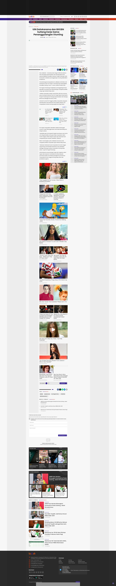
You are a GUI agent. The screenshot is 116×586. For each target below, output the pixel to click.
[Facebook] (58, 70)
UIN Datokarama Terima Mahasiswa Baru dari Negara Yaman (74, 88)
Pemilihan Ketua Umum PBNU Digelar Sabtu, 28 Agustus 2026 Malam (79, 160)
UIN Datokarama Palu (44, 396)
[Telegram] (64, 70)
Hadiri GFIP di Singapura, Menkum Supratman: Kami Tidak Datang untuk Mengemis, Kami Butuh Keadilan (74, 78)
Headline (36, 26)
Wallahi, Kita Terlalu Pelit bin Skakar (34, 466)
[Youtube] (41, 572)
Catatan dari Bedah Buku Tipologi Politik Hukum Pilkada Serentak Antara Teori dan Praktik (79, 131)
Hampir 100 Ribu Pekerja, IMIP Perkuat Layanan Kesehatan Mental (78, 51)
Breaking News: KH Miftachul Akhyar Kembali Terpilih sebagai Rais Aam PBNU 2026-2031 (48, 495)
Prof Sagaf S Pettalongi (55, 394)
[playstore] (39, 578)
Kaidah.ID (31, 26)
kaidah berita (47, 394)
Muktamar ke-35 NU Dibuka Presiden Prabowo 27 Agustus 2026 (80, 125)
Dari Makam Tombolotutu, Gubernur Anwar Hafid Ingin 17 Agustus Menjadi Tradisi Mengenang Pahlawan (43, 468)
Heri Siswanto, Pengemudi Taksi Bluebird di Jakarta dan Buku (53, 466)
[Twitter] (60, 70)
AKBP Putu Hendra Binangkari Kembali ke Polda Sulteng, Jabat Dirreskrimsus (54, 402)
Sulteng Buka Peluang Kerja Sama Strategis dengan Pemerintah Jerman (82, 77)
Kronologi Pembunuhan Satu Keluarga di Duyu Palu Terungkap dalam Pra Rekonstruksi (81, 32)
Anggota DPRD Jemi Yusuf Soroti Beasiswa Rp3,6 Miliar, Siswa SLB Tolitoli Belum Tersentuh (80, 137)
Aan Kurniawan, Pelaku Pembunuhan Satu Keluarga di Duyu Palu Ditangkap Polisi (81, 43)
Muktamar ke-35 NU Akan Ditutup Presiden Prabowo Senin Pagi (54, 409)
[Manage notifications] (113, 583)
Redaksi (42, 37)
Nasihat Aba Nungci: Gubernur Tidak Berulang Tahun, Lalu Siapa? (62, 466)
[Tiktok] (43, 572)
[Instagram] (38, 572)
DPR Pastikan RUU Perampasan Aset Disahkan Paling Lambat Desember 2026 (81, 38)
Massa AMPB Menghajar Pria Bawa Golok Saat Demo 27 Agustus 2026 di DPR (80, 143)
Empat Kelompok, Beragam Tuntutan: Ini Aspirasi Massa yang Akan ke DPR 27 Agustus (80, 108)
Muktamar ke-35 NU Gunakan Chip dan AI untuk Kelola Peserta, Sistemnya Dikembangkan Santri (80, 120)
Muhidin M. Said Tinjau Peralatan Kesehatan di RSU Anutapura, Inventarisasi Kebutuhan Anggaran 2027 (78, 57)
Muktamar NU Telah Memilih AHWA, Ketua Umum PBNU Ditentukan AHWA (55, 542)
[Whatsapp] (34, 572)
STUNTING (63, 394)
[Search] (41, 16)
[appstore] (32, 578)
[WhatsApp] (62, 70)
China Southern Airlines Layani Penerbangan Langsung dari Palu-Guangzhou (83, 88)
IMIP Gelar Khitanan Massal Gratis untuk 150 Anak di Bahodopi (78, 61)
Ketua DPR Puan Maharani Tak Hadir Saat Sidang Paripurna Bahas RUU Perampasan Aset (79, 149)
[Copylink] (67, 70)
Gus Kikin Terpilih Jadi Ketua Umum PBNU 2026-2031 (52, 406)
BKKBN (41, 394)
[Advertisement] (34, 90)
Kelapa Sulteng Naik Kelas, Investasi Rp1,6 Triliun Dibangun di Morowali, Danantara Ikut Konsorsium (80, 114)
